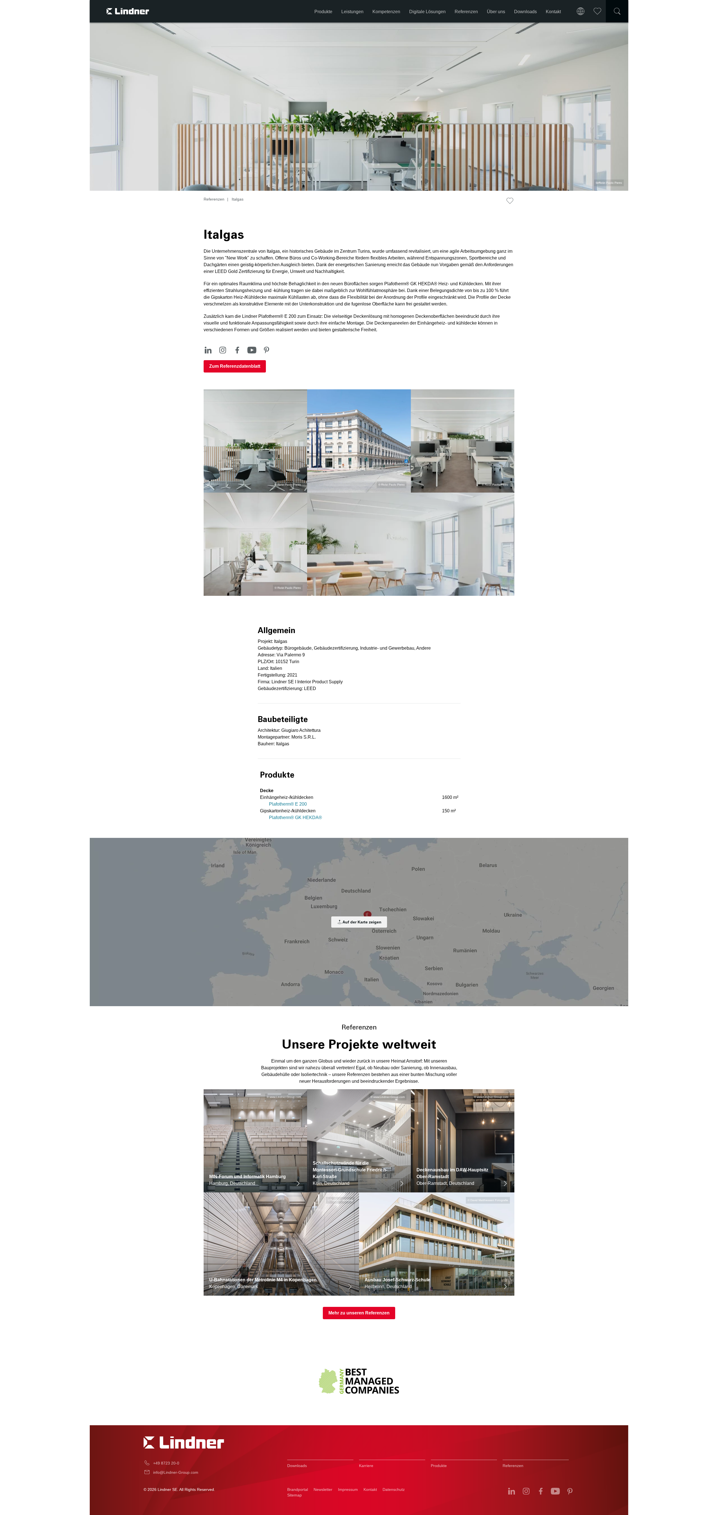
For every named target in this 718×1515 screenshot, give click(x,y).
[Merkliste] (597, 11)
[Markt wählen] (580, 11)
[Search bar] (617, 11)
